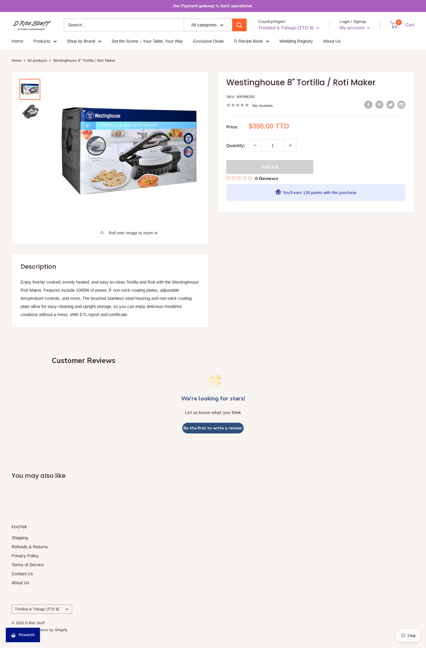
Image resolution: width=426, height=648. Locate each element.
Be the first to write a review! (213, 428)
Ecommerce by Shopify (48, 630)
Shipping (20, 537)
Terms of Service (28, 564)
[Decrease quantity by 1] (255, 145)
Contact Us (22, 573)
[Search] (239, 25)
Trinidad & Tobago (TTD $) (37, 609)
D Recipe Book (248, 41)
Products (41, 41)
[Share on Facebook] (368, 104)
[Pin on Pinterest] (379, 104)
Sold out (269, 166)
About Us (332, 41)
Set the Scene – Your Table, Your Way (147, 41)
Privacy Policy (25, 555)
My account (352, 27)
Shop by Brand (81, 41)
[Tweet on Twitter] (390, 104)
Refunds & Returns (30, 546)
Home (17, 41)
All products (37, 60)
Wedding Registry (296, 41)
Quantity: (235, 145)
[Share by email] (401, 104)
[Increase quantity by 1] (290, 145)
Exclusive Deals (208, 41)
